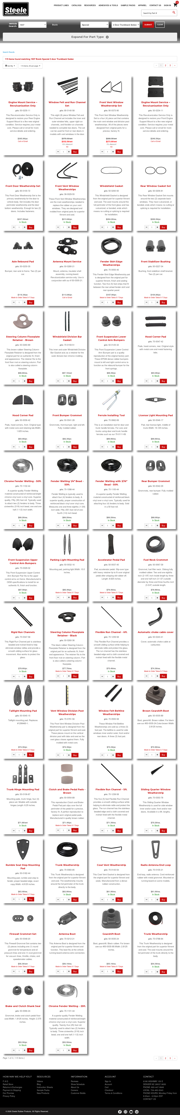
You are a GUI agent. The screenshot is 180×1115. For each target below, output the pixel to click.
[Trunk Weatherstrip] (67, 849)
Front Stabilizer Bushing (155, 261)
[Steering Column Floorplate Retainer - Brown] (22, 321)
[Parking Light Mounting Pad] (67, 544)
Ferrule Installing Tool (111, 415)
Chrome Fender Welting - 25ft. (67, 1006)
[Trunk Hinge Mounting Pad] (22, 774)
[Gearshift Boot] (111, 918)
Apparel (142, 5)
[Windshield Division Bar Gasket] (67, 321)
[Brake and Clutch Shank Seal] (22, 991)
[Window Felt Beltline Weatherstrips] (111, 695)
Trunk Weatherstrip (67, 865)
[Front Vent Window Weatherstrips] (67, 170)
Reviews (74, 1081)
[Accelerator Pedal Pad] (111, 544)
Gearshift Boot (111, 934)
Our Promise (8, 1093)
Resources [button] (90, 5)
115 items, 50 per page (30, 66)
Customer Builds (78, 1093)
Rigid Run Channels (23, 632)
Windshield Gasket (111, 186)
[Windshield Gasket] (111, 170)
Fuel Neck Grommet (156, 560)
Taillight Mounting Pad (23, 711)
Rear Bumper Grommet (156, 481)
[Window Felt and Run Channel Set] (67, 87)
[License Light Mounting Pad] (155, 400)
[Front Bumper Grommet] (67, 400)
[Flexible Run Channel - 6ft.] (111, 617)
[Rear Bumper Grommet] (155, 466)
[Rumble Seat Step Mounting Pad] (22, 849)
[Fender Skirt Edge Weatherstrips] (111, 246)
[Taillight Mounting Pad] (22, 695)
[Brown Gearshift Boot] (155, 695)
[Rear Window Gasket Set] (155, 170)
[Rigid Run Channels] (22, 617)
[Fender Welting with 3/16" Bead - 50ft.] (111, 466)
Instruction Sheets (45, 1087)
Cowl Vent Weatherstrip (111, 865)
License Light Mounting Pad (156, 415)
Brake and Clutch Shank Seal (22, 1006)
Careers (74, 1090)
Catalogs (76, 5)
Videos (40, 1081)
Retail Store (8, 1084)
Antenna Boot (67, 934)
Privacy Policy (9, 1096)
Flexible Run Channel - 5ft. (111, 789)
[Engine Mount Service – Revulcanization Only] (22, 87)
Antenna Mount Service (67, 261)
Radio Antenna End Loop (156, 865)
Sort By (10, 66)
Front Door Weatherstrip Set (23, 186)
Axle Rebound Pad (23, 261)
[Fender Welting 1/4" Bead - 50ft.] (67, 466)
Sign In (167, 5)
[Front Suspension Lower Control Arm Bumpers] (111, 321)
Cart (107, 1087)
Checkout (109, 1090)
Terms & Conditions (113, 1093)
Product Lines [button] (61, 5)
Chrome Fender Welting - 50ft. (22, 481)
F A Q (5, 1081)
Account (108, 1084)
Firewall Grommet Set (23, 934)
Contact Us (155, 5)
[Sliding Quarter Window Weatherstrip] (155, 774)
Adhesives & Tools (108, 5)
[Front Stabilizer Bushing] (155, 246)
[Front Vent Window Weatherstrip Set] (111, 87)
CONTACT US (149, 1099)
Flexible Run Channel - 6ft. (111, 632)
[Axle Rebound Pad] (22, 246)
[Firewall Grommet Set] (22, 918)
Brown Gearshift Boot (156, 711)
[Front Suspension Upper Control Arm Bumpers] (22, 544)
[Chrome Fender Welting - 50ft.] (22, 466)
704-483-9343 (157, 1090)
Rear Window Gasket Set (155, 186)
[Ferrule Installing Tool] (111, 400)
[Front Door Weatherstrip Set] (22, 170)
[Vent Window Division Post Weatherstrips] (67, 695)
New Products (43, 1093)
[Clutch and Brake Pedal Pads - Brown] (67, 774)
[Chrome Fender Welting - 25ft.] (67, 991)
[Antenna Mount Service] (67, 246)
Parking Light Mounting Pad (67, 560)
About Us (75, 1087)
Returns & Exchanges (12, 1087)
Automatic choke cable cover (156, 632)
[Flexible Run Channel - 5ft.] (111, 774)
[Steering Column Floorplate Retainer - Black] (67, 617)
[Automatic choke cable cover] (155, 617)
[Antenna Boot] (67, 918)
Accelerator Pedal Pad (111, 560)
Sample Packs (128, 5)
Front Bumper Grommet (67, 415)
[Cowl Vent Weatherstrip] (111, 849)
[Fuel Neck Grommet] (155, 544)
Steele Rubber (17, 9)
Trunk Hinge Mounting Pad (22, 789)
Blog (39, 1084)
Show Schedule (78, 1084)
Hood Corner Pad (155, 336)
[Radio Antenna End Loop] (155, 849)
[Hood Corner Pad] (155, 321)
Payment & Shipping (12, 1090)
